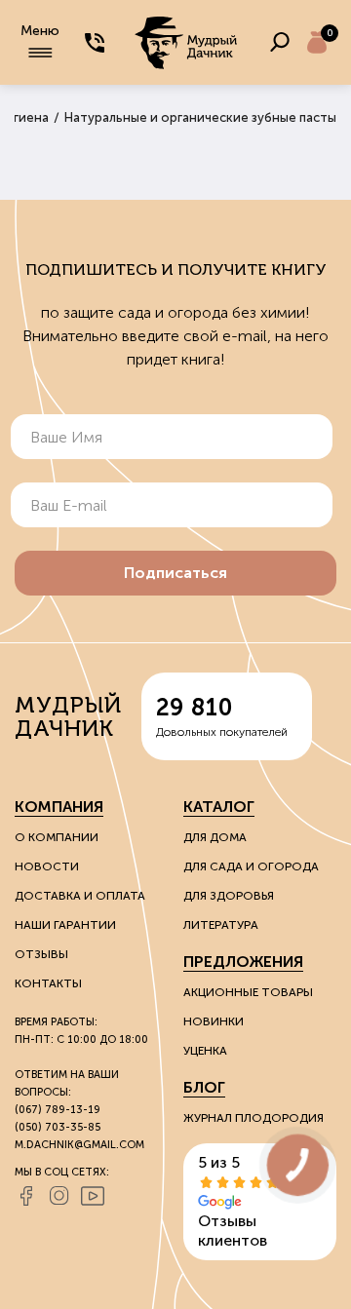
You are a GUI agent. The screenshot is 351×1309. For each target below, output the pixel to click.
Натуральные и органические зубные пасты (200, 117)
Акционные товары (248, 992)
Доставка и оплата (80, 896)
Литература (220, 925)
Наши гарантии (65, 925)
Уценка (205, 1051)
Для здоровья (228, 896)
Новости (47, 866)
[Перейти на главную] (187, 42)
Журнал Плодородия (253, 1118)
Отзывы (41, 954)
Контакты (48, 983)
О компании (56, 837)
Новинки (213, 1021)
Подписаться (175, 572)
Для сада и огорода (251, 866)
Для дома (215, 837)
